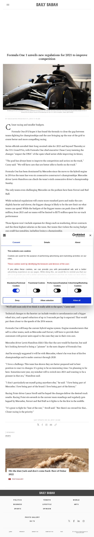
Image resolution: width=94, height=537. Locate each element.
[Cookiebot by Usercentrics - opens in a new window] (74, 235)
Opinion (47, 509)
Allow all (76, 300)
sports (8, 436)
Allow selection (47, 300)
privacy (22, 531)
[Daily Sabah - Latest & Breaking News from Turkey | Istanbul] (47, 4)
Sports (17, 509)
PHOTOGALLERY (17, 479)
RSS (62, 531)
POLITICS (17, 500)
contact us (49, 531)
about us (35, 531)
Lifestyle (47, 504)
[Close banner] (90, 235)
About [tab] (77, 242)
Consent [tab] (16, 242)
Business (17, 504)
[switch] (36, 291)
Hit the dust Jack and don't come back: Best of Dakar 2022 (37, 472)
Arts (76, 504)
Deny (17, 300)
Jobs (10, 531)
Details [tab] (47, 242)
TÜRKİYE (47, 500)
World (76, 500)
